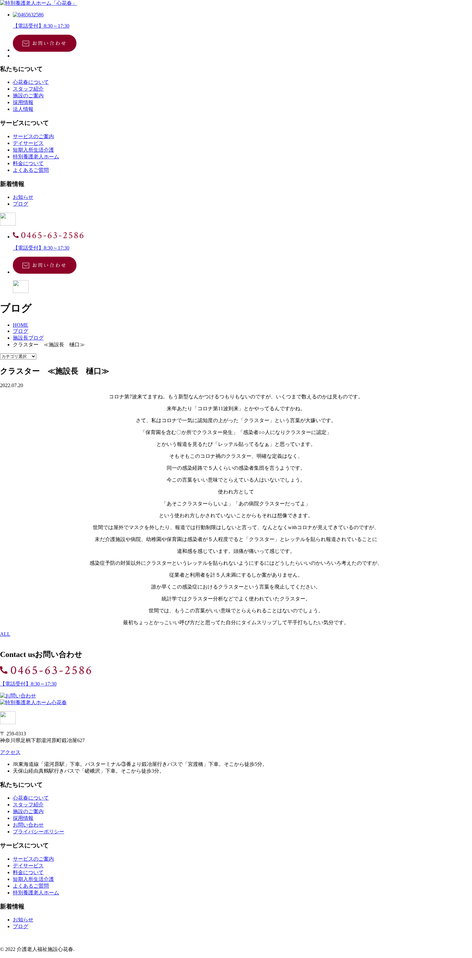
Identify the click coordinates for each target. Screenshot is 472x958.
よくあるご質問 (31, 170)
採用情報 (23, 102)
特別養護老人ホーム (36, 156)
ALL (5, 634)
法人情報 (23, 109)
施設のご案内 (28, 95)
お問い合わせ (28, 825)
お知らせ (23, 197)
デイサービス (28, 143)
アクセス (10, 752)
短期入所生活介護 (33, 150)
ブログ (20, 204)
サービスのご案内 (33, 136)
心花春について (31, 82)
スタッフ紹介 (28, 89)
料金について (28, 163)
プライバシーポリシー (38, 831)
